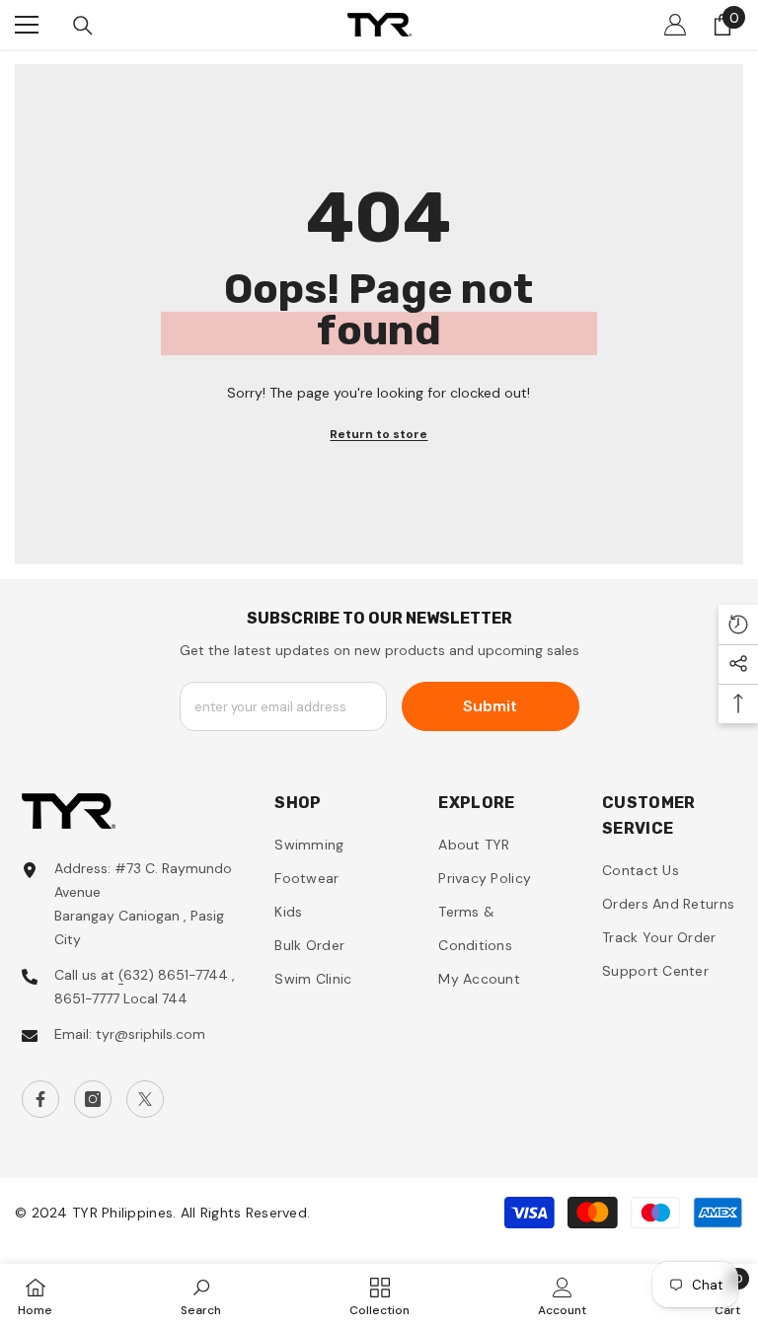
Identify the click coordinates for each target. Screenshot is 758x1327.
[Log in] (675, 25)
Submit (490, 706)
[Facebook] (40, 1099)
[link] (201, 1295)
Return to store (378, 434)
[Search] (83, 25)
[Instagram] (93, 1099)
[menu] (26, 25)
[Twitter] (145, 1099)
